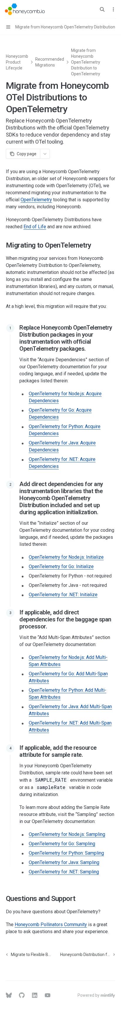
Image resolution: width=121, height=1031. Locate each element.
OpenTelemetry (36, 199)
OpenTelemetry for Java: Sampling (64, 862)
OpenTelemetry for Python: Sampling (66, 853)
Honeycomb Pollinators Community (51, 924)
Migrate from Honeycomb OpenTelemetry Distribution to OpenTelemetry (85, 62)
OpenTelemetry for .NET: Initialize (63, 594)
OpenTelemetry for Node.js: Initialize (66, 557)
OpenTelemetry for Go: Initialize (61, 566)
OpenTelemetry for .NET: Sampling (64, 872)
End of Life (34, 226)
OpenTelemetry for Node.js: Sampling (67, 834)
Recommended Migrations (49, 62)
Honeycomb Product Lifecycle (17, 62)
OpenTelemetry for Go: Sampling (62, 843)
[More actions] (113, 9)
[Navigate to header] (10, 328)
